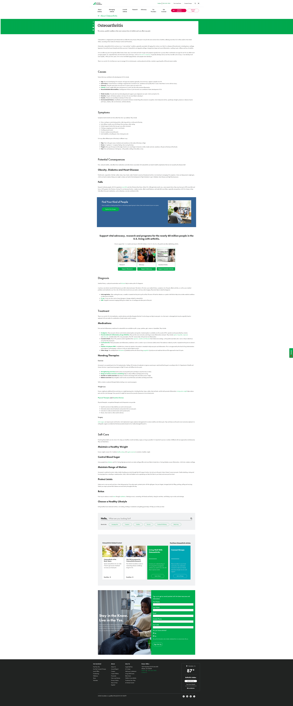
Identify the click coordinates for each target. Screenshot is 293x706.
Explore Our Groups (110, 209)
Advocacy (144, 9)
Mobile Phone (157, 619)
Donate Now (193, 10)
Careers (113, 671)
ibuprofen (179, 335)
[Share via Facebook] (93, 22)
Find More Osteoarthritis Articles (180, 543)
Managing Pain (115, 524)
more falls (124, 187)
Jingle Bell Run (129, 667)
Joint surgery (101, 422)
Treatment (127, 524)
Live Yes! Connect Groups (99, 669)
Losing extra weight (182, 391)
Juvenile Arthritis (125, 10)
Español (113, 685)
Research (135, 9)
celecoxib (105, 337)
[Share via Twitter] (93, 24)
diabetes (110, 462)
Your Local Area (177, 3)
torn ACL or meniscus (145, 54)
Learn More (158, 576)
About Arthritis (100, 10)
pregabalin (146, 350)
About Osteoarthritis (109, 15)
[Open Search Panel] (195, 3)
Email (154, 613)
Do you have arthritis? (159, 630)
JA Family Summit (129, 682)
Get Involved (163, 10)
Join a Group (180, 576)
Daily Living (176, 524)
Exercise (148, 524)
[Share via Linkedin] (191, 696)
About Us (113, 667)
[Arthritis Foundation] (97, 3)
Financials (113, 676)
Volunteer (95, 680)
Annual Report (114, 669)
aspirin (175, 335)
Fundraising (96, 673)
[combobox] (149, 518)
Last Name (156, 607)
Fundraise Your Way (130, 680)
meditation (123, 496)
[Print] (93, 30)
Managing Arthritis (112, 10)
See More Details (190, 684)
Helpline (143, 670)
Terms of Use (114, 682)
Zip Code (156, 625)
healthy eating (120, 452)
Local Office (96, 671)
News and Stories (115, 678)
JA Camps (127, 669)
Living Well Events (129, 673)
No (155, 636)
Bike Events (128, 676)
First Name (156, 602)
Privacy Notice (114, 680)
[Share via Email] (93, 27)
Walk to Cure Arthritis (130, 678)
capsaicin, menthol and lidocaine (141, 338)
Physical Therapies (104, 398)
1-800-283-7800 (151, 670)
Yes (155, 633)
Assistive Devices (118, 398)
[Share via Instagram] (187, 696)
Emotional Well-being (162, 524)
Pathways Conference (130, 671)
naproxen (185, 335)
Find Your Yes (96, 667)
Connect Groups (188, 3)
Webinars (95, 676)
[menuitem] (99, 10)
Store (94, 678)
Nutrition (138, 524)
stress (114, 496)
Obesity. (103, 87)
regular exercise (131, 452)
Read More (106, 577)
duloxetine (121, 350)
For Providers (153, 10)
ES (198, 3)
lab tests (123, 283)
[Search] (191, 518)
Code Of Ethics (115, 673)
